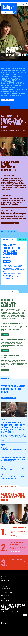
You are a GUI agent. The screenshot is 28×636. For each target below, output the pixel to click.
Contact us (13, 566)
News (3, 445)
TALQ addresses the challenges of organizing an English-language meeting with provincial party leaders (13, 427)
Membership (5, 580)
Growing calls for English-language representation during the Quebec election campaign (13, 459)
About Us (4, 577)
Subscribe (13, 535)
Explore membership (15, 551)
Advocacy (4, 579)
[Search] (23, 4)
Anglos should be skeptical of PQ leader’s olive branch (12, 477)
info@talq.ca (5, 600)
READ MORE (7, 261)
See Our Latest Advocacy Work (10, 223)
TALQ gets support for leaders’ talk (13, 469)
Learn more (5, 334)
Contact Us (4, 584)
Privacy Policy (5, 588)
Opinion (3, 419)
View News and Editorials (8, 397)
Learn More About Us (7, 99)
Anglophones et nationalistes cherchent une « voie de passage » (13, 448)
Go (25, 615)
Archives (4, 586)
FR (25, 4)
